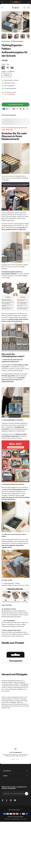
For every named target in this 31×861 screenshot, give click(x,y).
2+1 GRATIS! (6, 75)
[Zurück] (2, 2)
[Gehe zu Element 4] (22, 36)
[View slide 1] (13, 759)
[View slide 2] (14, 759)
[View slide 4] (18, 759)
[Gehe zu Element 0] (4, 36)
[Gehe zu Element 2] (10, 36)
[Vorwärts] (29, 2)
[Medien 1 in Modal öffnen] (19, 14)
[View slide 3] (16, 759)
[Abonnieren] (26, 793)
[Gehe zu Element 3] (16, 36)
